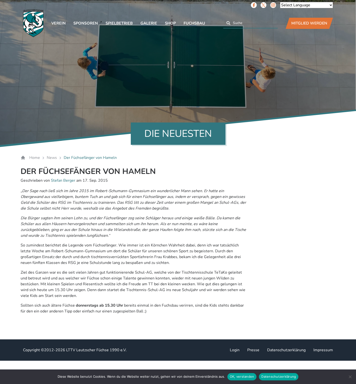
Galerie (148, 23)
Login (235, 350)
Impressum (323, 350)
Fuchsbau (194, 23)
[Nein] (350, 376)
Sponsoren (85, 23)
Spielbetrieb (119, 23)
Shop (170, 23)
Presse (253, 350)
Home (34, 157)
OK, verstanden (242, 376)
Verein (58, 23)
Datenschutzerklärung (286, 350)
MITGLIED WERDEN (309, 23)
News (52, 157)
